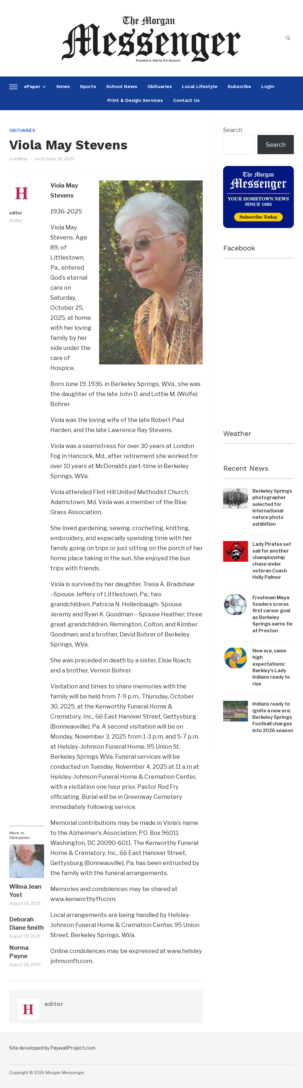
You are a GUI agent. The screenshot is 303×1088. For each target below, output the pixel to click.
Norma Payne (19, 952)
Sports (88, 86)
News (63, 86)
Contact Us (186, 100)
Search (232, 129)
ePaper (32, 86)
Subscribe (239, 86)
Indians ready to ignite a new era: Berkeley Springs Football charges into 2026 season (272, 717)
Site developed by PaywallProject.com (52, 1048)
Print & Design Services (135, 100)
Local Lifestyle (199, 86)
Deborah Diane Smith (26, 923)
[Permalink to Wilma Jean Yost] (26, 861)
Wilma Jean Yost (25, 890)
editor (21, 158)
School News (121, 86)
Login (267, 86)
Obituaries (159, 86)
